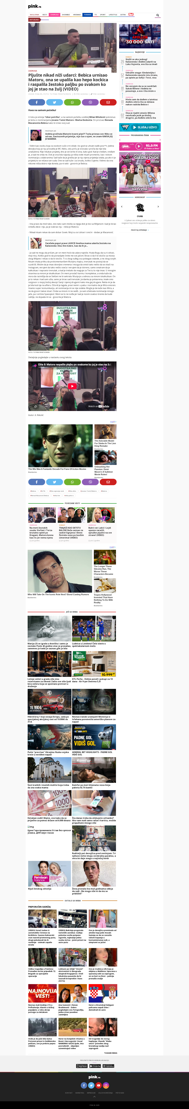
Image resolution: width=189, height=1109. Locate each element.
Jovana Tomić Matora (88, 491)
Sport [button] (103, 14)
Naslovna (34, 14)
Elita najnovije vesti (56, 491)
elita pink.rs (69, 495)
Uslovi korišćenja (105, 1093)
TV (95, 14)
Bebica (33, 491)
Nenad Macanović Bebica (39, 495)
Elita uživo (72, 491)
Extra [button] (123, 14)
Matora (104, 491)
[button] (31, 519)
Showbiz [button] (66, 14)
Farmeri (87, 14)
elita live (56, 495)
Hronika (77, 14)
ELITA (42, 491)
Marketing (79, 1093)
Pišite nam (120, 1093)
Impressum (91, 1093)
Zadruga (54, 14)
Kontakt (69, 1093)
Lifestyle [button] (113, 14)
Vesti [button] (44, 14)
